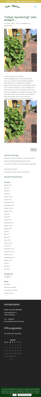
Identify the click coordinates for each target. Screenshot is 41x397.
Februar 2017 (8, 243)
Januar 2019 (7, 199)
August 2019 (8, 185)
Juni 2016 (7, 266)
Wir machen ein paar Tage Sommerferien (17, 172)
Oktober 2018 (8, 208)
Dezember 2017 (9, 223)
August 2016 (8, 260)
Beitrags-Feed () (10, 287)
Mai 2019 (7, 191)
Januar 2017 (7, 246)
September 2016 (9, 257)
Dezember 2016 (9, 249)
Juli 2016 (6, 263)
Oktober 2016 (8, 254)
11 (17, 348)
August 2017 (8, 228)
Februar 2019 (8, 197)
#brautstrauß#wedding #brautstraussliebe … (17, 161)
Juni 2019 (7, 188)
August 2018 (8, 211)
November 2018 (9, 205)
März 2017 (7, 240)
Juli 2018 (6, 214)
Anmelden (7, 284)
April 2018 (7, 217)
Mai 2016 (7, 269)
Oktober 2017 (8, 226)
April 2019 (7, 194)
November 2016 (9, 252)
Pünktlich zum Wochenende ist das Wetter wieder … (20, 158)
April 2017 (7, 237)
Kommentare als (10, 290)
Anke (8, 23)
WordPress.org (8, 293)
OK (14, 395)
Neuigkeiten (24, 23)
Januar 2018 (7, 220)
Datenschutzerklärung (24, 395)
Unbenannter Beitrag (10, 169)
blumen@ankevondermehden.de (14, 321)
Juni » (11, 359)
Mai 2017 (7, 234)
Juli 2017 (6, 231)
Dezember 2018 (9, 202)
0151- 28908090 (9, 319)
